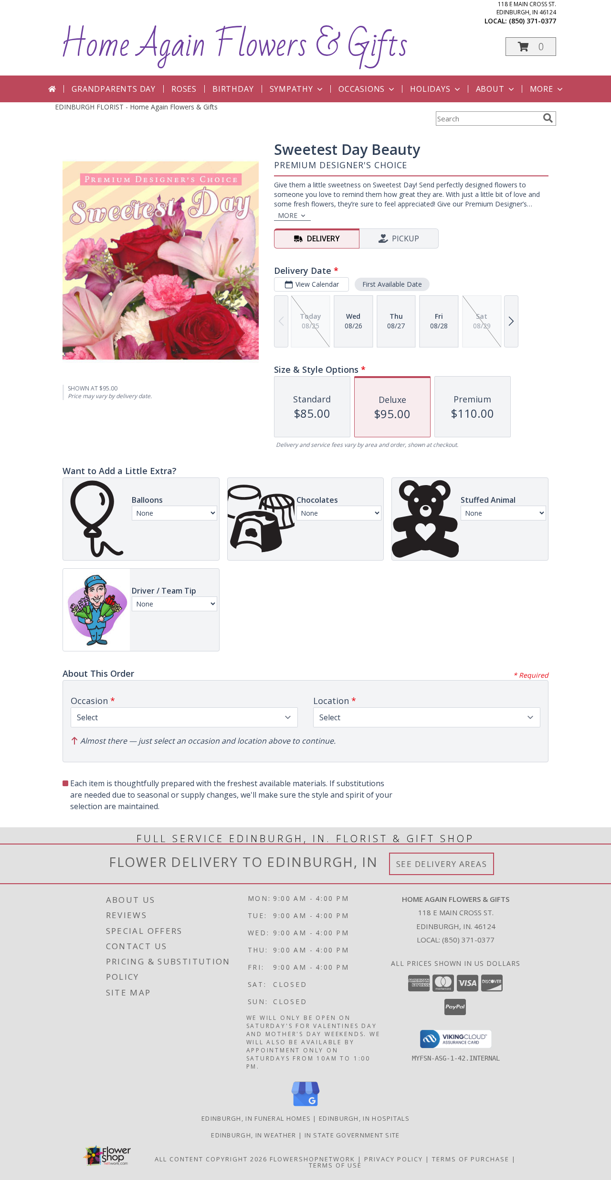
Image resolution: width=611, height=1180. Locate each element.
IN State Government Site (352, 1135)
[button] (531, 46)
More (541, 89)
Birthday (232, 89)
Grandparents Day (114, 89)
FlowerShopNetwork (312, 1159)
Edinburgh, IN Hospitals (364, 1118)
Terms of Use (335, 1165)
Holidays (430, 89)
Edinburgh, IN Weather (253, 1135)
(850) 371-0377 (532, 20)
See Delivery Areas (441, 863)
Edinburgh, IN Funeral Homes (256, 1118)
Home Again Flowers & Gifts (234, 45)
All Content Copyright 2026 (211, 1159)
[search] (548, 118)
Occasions (361, 89)
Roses (184, 89)
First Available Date (392, 284)
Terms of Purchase (470, 1159)
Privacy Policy (393, 1159)
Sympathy (291, 89)
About (490, 89)
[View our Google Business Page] (305, 1106)
